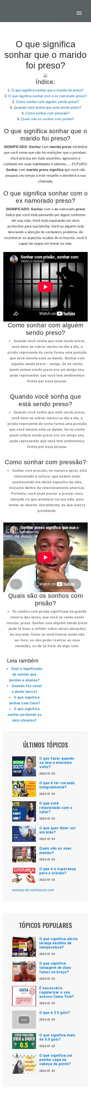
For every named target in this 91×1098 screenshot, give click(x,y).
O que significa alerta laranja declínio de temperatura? (58, 943)
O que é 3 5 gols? (54, 1013)
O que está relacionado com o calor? (55, 807)
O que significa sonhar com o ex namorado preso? (47, 96)
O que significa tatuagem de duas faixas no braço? (55, 967)
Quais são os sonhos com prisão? (47, 119)
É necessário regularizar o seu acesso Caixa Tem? (56, 992)
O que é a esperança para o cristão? (57, 871)
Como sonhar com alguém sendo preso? (47, 102)
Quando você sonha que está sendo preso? (47, 107)
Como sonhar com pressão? (47, 113)
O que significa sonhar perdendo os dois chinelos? (24, 714)
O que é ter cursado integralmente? (57, 785)
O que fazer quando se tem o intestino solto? (56, 762)
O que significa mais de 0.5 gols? (57, 1037)
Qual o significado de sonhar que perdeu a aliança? (25, 674)
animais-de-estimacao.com (33, 890)
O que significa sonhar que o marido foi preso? (47, 90)
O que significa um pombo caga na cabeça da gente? (55, 1059)
